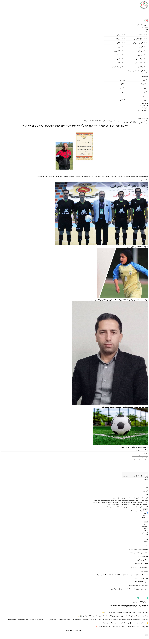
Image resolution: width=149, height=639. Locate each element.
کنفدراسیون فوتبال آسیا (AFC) (138, 553)
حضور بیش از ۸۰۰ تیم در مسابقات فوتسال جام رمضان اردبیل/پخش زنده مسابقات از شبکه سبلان (121, 500)
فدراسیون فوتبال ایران (141, 556)
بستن (146, 635)
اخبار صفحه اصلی (143, 118)
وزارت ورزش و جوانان (141, 563)
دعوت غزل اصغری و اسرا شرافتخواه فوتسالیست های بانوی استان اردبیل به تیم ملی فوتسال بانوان (120, 502)
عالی (145, 513)
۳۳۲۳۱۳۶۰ (142, 578)
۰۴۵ (136, 578)
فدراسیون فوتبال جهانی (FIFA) (138, 549)
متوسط (144, 517)
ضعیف (144, 520)
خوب (144, 515)
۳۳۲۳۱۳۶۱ (141, 582)
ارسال (146, 479)
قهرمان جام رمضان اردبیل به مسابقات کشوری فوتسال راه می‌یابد (130, 498)
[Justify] (147, 509)
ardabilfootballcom (74, 631)
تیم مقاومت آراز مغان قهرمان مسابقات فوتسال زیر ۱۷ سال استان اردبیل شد (127, 504)
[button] (143, 24)
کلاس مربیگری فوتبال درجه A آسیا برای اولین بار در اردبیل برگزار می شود (127, 507)
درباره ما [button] (134, 567)
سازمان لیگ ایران (142, 560)
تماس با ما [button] (143, 567)
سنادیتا (140, 607)
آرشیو (145, 509)
